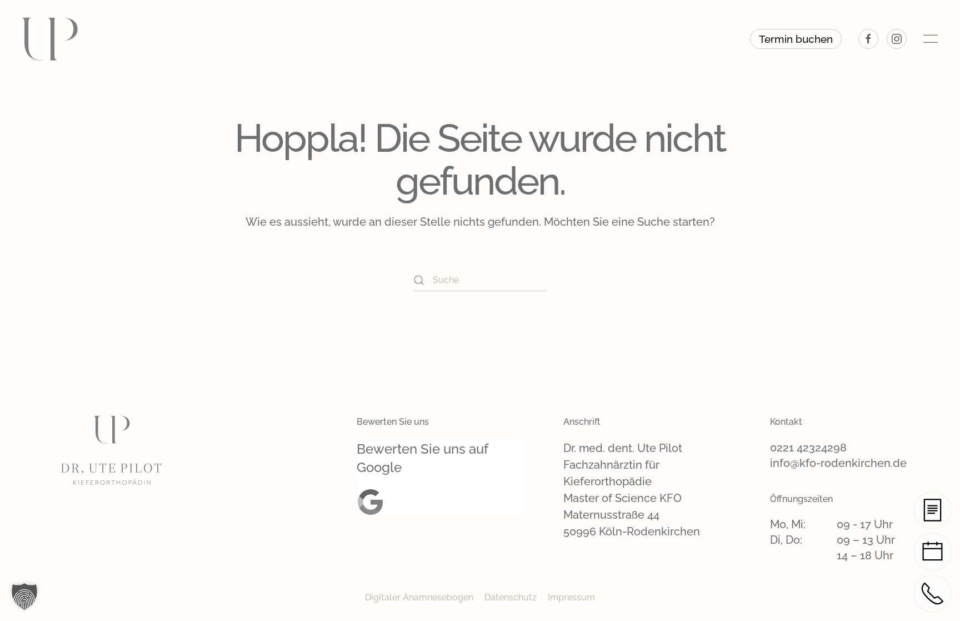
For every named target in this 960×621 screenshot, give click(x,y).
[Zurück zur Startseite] (50, 39)
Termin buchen (796, 39)
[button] (930, 39)
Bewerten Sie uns (393, 421)
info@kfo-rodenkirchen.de (838, 463)
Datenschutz (510, 597)
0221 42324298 (808, 447)
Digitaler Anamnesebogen (419, 597)
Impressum (571, 597)
